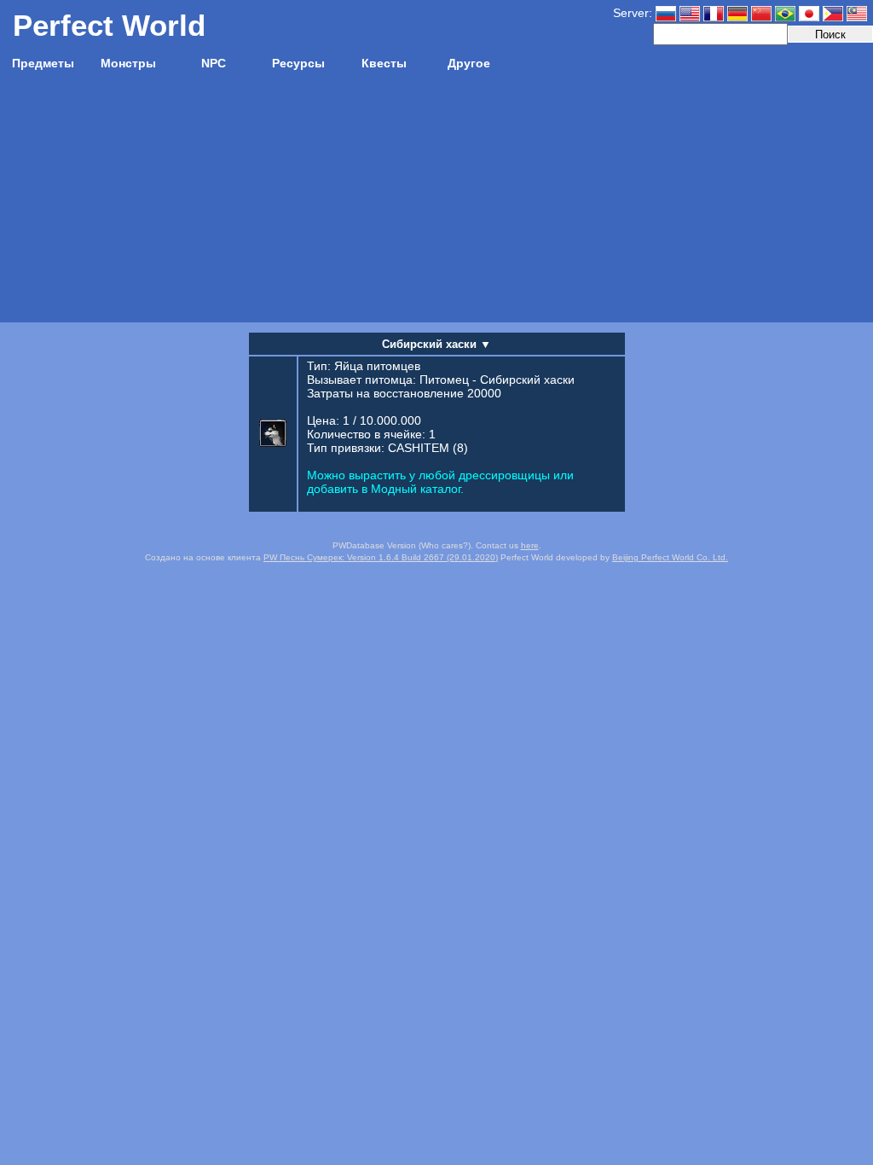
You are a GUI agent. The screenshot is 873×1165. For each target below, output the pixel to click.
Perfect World (109, 25)
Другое (469, 63)
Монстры (128, 63)
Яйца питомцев (377, 366)
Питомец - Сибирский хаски (497, 379)
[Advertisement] (436, 203)
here (530, 545)
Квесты (384, 63)
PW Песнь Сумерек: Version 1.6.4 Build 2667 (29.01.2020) (380, 557)
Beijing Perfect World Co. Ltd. (670, 557)
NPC (213, 63)
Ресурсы (298, 63)
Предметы (43, 63)
